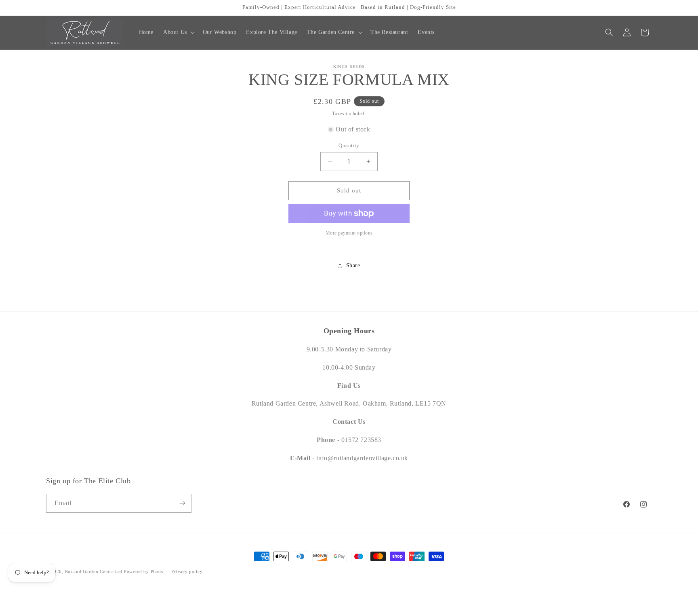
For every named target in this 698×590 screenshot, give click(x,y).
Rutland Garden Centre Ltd (94, 571)
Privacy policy (186, 571)
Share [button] (353, 265)
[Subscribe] (182, 503)
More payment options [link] (349, 233)
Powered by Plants (143, 571)
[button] (178, 32)
